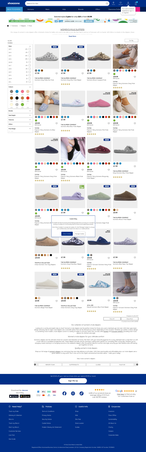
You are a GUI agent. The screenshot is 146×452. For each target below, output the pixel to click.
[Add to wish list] (56, 73)
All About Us (112, 423)
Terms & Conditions (48, 411)
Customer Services (15, 431)
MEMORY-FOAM (50, 364)
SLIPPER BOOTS (74, 364)
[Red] (28, 98)
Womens (15, 26)
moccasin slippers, (117, 331)
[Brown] (11, 98)
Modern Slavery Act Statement (52, 427)
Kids (76, 415)
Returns (11, 419)
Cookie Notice (46, 423)
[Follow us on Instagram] (73, 393)
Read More (72, 36)
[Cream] (11, 104)
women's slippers (54, 351)
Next (137, 365)
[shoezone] (13, 3)
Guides (77, 427)
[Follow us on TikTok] (82, 393)
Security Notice (47, 419)
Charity (110, 427)
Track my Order (14, 411)
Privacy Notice (46, 415)
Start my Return (14, 427)
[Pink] (120, 70)
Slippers (23, 26)
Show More (130, 319)
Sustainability (112, 419)
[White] (28, 104)
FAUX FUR (122, 364)
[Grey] (11, 91)
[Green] (22, 104)
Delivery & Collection (15, 415)
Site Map (78, 419)
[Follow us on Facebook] (64, 393)
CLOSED (98, 364)
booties (106, 331)
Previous (35, 365)
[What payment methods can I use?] (46, 393)
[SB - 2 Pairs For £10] (73, 17)
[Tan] (22, 98)
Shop (76, 411)
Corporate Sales (113, 435)
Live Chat (12, 435)
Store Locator (79, 423)
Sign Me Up (73, 381)
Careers (110, 431)
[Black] (17, 98)
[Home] (8, 25)
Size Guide (12, 439)
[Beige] (28, 91)
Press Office (112, 415)
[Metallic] (17, 104)
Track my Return (14, 423)
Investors (111, 411)
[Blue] (17, 91)
